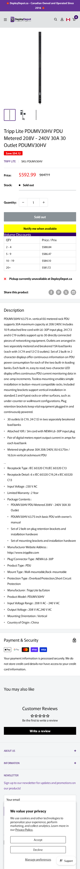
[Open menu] (5, 19)
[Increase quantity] (44, 202)
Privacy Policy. (24, 829)
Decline (38, 850)
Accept (38, 840)
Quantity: (10, 202)
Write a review (40, 730)
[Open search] (55, 19)
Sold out (40, 216)
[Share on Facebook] (51, 292)
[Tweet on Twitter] (66, 292)
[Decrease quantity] (23, 202)
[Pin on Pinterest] (58, 292)
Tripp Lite (10, 161)
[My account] (62, 19)
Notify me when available (40, 228)
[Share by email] (73, 292)
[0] (74, 19)
